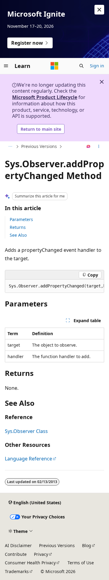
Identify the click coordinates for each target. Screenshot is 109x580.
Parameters (21, 219)
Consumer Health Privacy (30, 563)
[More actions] (99, 147)
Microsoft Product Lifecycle (44, 97)
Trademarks (17, 571)
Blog (86, 545)
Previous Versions (39, 146)
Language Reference (28, 458)
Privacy (41, 554)
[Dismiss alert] (99, 9)
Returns (18, 227)
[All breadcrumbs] (10, 147)
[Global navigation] (6, 65)
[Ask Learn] (89, 147)
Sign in (97, 66)
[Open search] (81, 65)
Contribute (16, 554)
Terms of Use (81, 563)
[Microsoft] (54, 66)
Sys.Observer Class (26, 431)
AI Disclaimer (18, 545)
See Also (18, 235)
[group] (54, 286)
